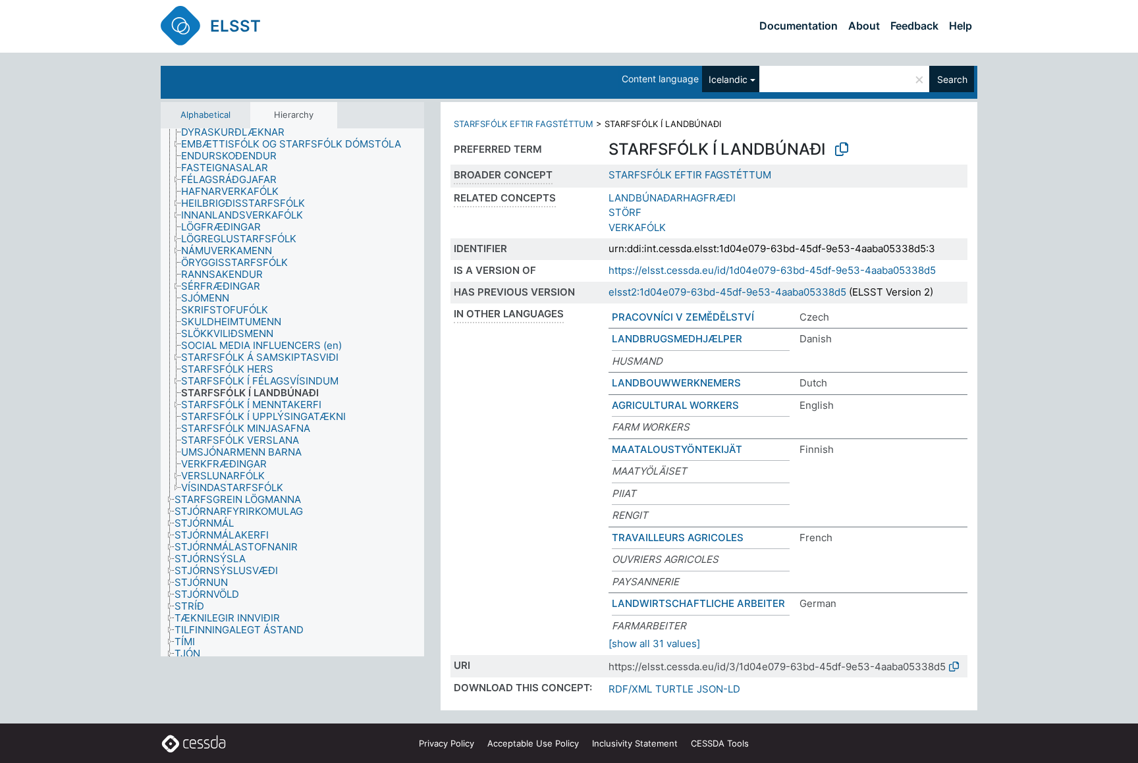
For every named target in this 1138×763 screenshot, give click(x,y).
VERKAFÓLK (637, 227)
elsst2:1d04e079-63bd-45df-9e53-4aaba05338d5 (727, 292)
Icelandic (728, 79)
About (864, 25)
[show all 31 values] (654, 643)
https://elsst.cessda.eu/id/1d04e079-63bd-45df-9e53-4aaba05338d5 (772, 270)
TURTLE (674, 689)
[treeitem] (238, 132)
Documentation (798, 25)
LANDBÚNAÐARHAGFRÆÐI (672, 198)
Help (960, 25)
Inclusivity (635, 743)
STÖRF (625, 212)
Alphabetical (205, 114)
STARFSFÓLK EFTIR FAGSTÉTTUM (523, 123)
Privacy (446, 743)
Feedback (914, 25)
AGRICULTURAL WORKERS (675, 405)
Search (952, 79)
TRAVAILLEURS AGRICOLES (678, 537)
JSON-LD (718, 689)
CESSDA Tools (720, 743)
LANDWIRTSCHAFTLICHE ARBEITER (698, 603)
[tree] (292, 392)
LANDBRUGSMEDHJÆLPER (677, 338)
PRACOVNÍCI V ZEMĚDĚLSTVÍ (683, 317)
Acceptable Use (533, 743)
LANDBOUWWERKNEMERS (676, 383)
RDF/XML (630, 689)
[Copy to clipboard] (841, 149)
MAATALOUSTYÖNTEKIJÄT (677, 449)
